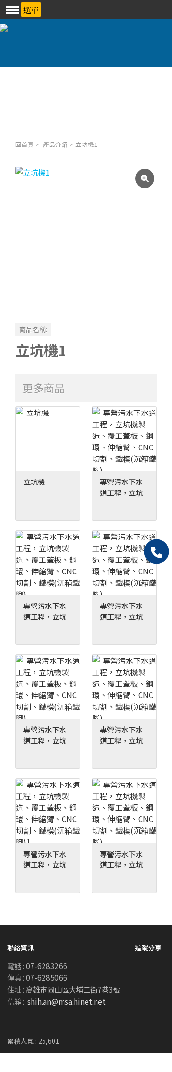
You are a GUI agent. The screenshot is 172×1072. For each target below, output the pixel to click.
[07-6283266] (156, 551)
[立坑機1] (86, 237)
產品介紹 (55, 144)
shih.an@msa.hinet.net (66, 1001)
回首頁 (24, 144)
